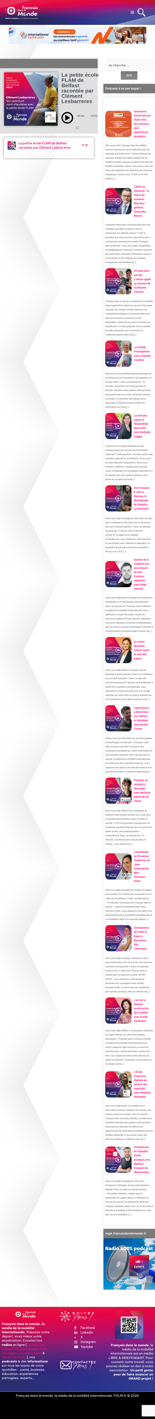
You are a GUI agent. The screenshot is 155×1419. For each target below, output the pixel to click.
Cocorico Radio (31, 1353)
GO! (129, 75)
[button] (132, 12)
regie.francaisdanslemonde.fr (125, 1233)
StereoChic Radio (14, 1357)
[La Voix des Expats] (129, 1264)
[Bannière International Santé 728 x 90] (77, 35)
